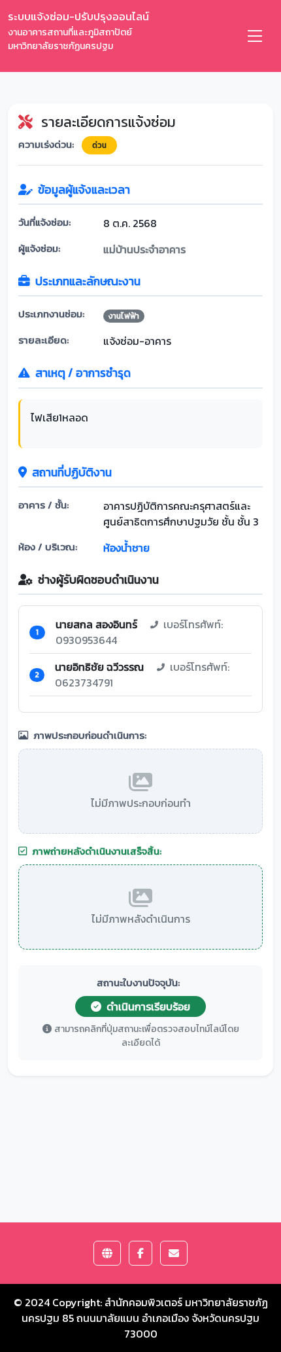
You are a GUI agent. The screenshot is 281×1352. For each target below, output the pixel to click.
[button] (107, 1253)
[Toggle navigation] (255, 36)
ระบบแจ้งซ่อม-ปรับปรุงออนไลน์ (78, 30)
